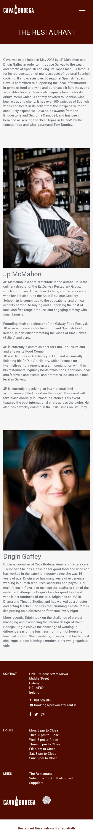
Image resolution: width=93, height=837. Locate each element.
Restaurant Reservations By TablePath (46, 828)
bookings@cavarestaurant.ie (55, 705)
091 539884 (42, 700)
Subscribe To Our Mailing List (51, 778)
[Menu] (82, 10)
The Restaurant (40, 773)
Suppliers (36, 782)
